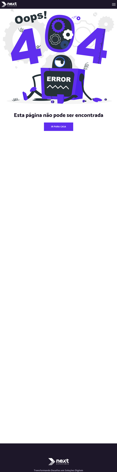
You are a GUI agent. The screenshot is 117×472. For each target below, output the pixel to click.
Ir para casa (58, 127)
